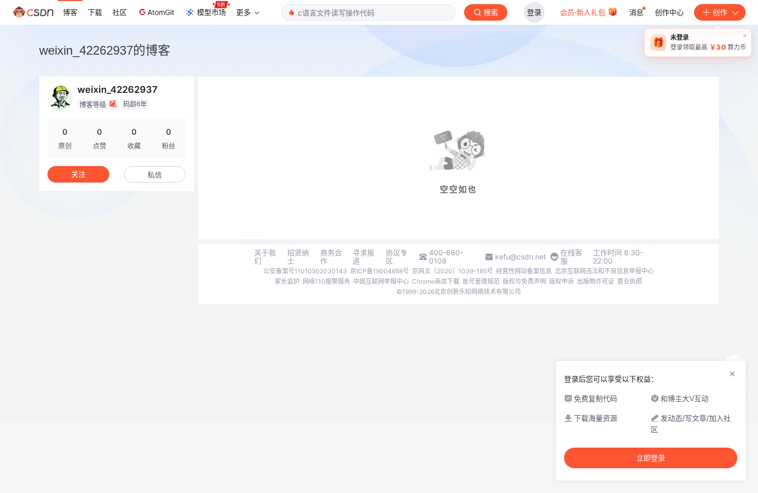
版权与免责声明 (524, 281)
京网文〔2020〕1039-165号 (452, 271)
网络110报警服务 (326, 281)
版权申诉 (561, 281)
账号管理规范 (481, 281)
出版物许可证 (595, 281)
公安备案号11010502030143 (305, 271)
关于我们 (265, 257)
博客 (70, 12)
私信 (154, 174)
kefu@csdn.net (520, 257)
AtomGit (160, 12)
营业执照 (629, 281)
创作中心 (669, 12)
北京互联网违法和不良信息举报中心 (604, 271)
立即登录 (650, 458)
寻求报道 (363, 257)
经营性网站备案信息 (524, 271)
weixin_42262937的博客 (104, 50)
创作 (720, 12)
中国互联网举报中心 (381, 281)
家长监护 (287, 281)
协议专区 (396, 257)
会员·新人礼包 (583, 12)
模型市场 (211, 12)
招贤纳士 (298, 257)
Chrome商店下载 (435, 281)
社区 (119, 12)
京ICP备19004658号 (379, 271)
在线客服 (571, 257)
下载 (95, 12)
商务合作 (331, 257)
